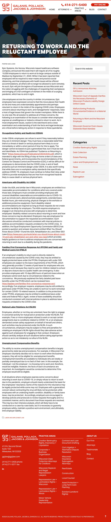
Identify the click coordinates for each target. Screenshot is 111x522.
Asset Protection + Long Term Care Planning (70, 484)
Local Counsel (68, 478)
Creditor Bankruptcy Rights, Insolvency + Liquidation (48, 442)
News (75, 167)
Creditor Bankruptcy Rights (85, 147)
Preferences (88, 517)
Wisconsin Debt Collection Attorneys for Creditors (48, 461)
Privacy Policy (64, 517)
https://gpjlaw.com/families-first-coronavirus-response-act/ (28, 283)
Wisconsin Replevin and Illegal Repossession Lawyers (47, 471)
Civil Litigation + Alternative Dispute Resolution (70, 449)
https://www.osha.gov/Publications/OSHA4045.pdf (31, 154)
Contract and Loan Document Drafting (70, 441)
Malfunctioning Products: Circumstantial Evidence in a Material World (89, 111)
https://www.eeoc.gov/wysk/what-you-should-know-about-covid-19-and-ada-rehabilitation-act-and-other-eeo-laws (33, 235)
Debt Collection (80, 152)
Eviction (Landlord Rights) (70, 493)
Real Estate (67, 468)
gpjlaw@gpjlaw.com (11, 456)
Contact (90, 458)
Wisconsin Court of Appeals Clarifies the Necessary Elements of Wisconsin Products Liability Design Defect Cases (89, 100)
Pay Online (100, 4)
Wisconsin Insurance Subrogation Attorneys (67, 460)
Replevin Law (79, 172)
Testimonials (92, 449)
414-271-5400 (76, 5)
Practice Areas (47, 436)
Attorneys (91, 445)
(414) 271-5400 (9, 462)
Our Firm (90, 440)
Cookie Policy (76, 517)
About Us (92, 436)
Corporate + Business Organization (44, 452)
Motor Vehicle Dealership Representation (45, 500)
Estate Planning (80, 157)
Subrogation (78, 176)
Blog (89, 454)
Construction (68, 473)
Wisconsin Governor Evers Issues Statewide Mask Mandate (88, 127)
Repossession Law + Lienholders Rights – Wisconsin (48, 481)
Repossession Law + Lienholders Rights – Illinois (48, 491)
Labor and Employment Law (14, 417)
